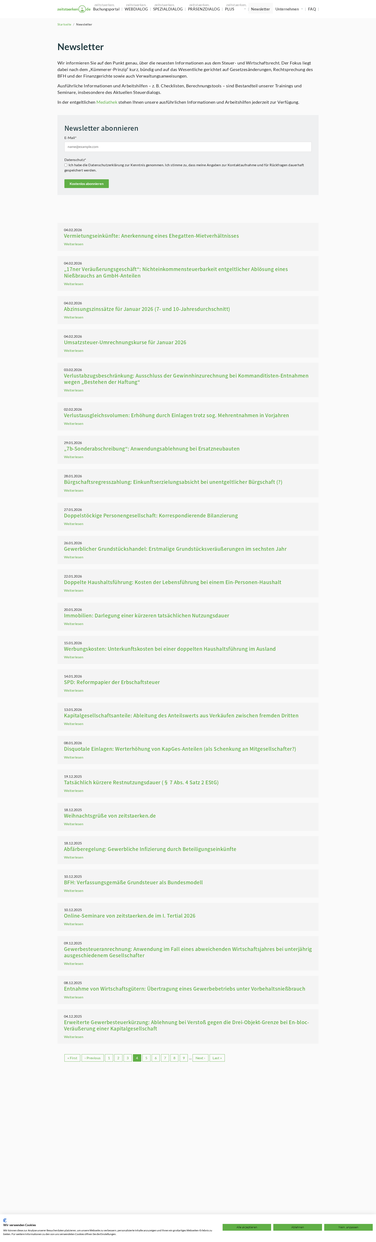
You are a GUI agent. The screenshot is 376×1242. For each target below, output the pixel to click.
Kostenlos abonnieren (87, 183)
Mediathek (106, 102)
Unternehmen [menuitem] (287, 9)
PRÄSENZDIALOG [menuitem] (204, 9)
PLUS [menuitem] (229, 9)
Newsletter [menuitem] (260, 9)
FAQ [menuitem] (312, 9)
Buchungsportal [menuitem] (106, 9)
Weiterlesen (73, 244)
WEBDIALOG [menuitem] (136, 9)
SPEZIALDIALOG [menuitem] (168, 9)
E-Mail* (70, 138)
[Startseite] (74, 9)
